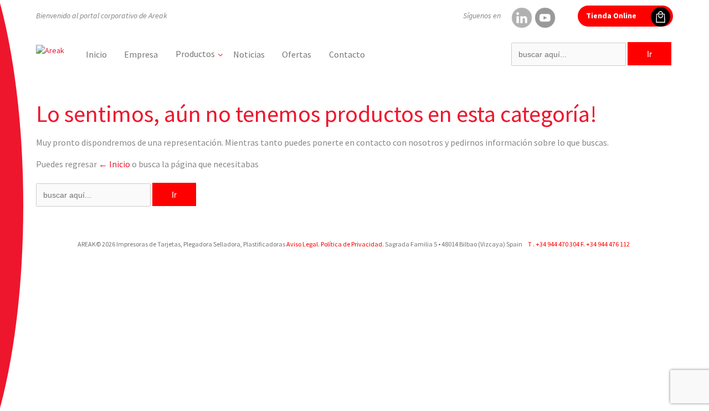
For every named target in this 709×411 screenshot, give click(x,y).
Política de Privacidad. (352, 244)
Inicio (96, 54)
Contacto (347, 54)
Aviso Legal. (303, 244)
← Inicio (114, 163)
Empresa (141, 54)
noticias (249, 54)
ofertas (296, 54)
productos (195, 53)
